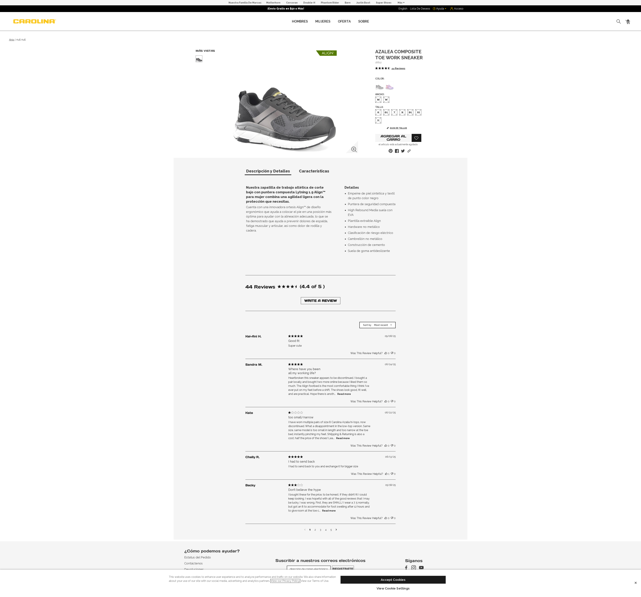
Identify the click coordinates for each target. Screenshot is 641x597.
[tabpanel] (321, 220)
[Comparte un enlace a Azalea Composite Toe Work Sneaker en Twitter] (403, 151)
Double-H (309, 2)
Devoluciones (194, 569)
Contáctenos (193, 563)
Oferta (344, 21)
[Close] (635, 582)
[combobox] (377, 325)
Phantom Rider (330, 2)
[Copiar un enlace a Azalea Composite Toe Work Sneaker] (409, 151)
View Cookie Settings (393, 588)
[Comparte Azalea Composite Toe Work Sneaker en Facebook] (397, 151)
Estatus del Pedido (197, 557)
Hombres (300, 21)
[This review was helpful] (386, 353)
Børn (348, 2)
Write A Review (320, 300)
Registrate (343, 569)
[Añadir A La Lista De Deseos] (416, 138)
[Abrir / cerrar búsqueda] (618, 21)
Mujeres (322, 21)
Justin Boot (363, 2)
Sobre (363, 21)
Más (400, 2)
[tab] (271, 172)
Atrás (11, 39)
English (402, 8)
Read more (344, 394)
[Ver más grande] (354, 149)
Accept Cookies (393, 579)
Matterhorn (273, 2)
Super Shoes (383, 2)
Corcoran (292, 2)
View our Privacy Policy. (285, 580)
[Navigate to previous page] (304, 529)
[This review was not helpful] (392, 353)
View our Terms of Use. (315, 580)
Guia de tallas (398, 128)
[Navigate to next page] (336, 529)
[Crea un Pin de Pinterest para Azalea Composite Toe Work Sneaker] (390, 151)
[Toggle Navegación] (310, 22)
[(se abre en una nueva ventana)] (405, 567)
